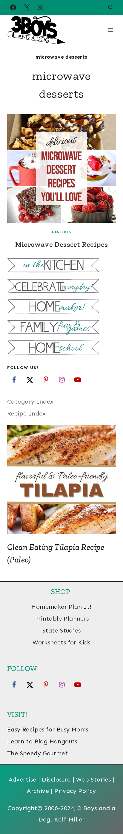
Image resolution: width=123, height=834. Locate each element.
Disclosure (56, 779)
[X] (27, 7)
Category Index (30, 401)
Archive (38, 790)
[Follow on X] (30, 380)
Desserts (61, 232)
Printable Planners (61, 618)
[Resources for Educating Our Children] (61, 348)
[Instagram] (41, 7)
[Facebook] (13, 7)
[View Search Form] (110, 7)
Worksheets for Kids (61, 642)
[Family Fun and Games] (61, 327)
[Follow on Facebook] (14, 380)
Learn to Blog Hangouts (42, 741)
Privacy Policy (75, 790)
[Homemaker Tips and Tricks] (61, 307)
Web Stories (93, 779)
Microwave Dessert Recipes (61, 244)
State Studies (61, 630)
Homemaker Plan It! (61, 606)
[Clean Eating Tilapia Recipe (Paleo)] (61, 479)
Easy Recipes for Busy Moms (47, 729)
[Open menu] (110, 30)
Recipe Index (26, 413)
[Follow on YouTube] (77, 380)
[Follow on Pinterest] (46, 380)
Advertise (22, 779)
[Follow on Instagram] (62, 380)
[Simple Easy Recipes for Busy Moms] (61, 266)
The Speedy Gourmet (37, 753)
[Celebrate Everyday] (61, 286)
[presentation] (61, 168)
